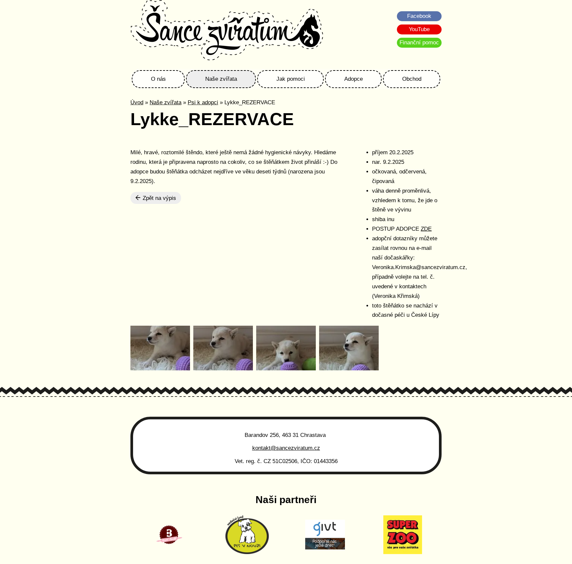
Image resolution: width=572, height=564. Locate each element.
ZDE (426, 229)
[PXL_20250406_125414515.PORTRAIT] (223, 348)
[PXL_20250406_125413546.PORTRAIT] (160, 348)
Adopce (353, 79)
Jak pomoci (290, 79)
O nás (158, 79)
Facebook (419, 16)
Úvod (136, 102)
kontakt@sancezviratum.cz (286, 448)
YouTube (419, 29)
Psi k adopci (203, 102)
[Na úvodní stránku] (226, 31)
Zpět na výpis (158, 198)
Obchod (411, 79)
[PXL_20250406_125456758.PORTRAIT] (349, 348)
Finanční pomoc (419, 42)
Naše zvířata (221, 79)
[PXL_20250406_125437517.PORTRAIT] (286, 348)
